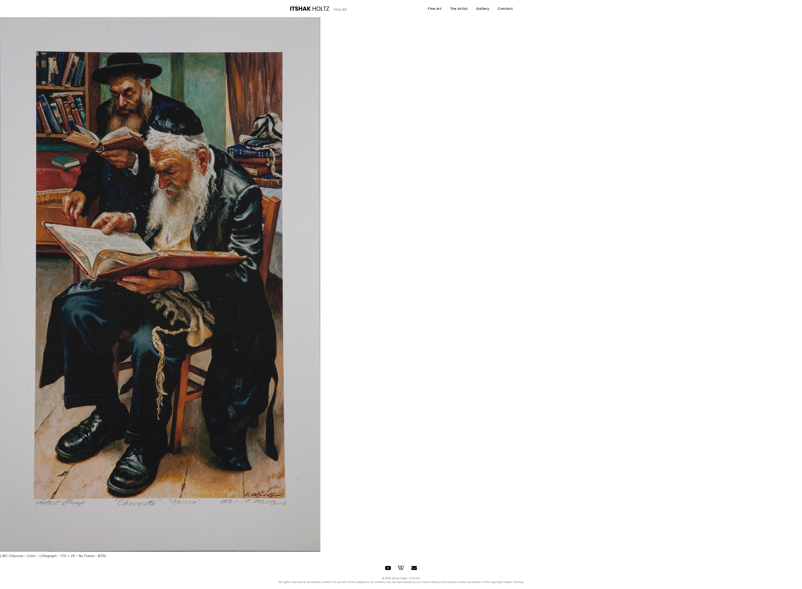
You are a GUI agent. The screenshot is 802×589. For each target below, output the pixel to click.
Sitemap (518, 582)
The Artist (459, 8)
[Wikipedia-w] (401, 568)
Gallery (482, 8)
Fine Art (435, 8)
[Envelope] (414, 568)
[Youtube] (388, 568)
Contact (505, 8)
